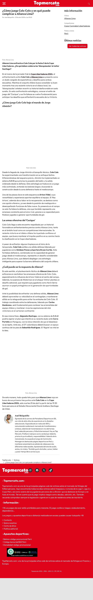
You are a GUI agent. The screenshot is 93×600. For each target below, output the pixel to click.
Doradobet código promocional (17, 545)
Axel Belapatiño (22, 415)
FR (55, 571)
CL (53, 571)
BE (58, 571)
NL (61, 571)
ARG (49, 571)
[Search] (89, 3)
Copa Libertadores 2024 (42, 74)
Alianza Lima (37, 77)
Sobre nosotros (10, 523)
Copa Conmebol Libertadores (77, 26)
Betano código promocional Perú (17, 539)
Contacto (8, 520)
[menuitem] (89, 3)
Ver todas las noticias (77, 46)
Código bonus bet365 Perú (14, 542)
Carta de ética (10, 526)
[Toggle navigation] (4, 3)
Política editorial (11, 529)
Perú (66, 33)
